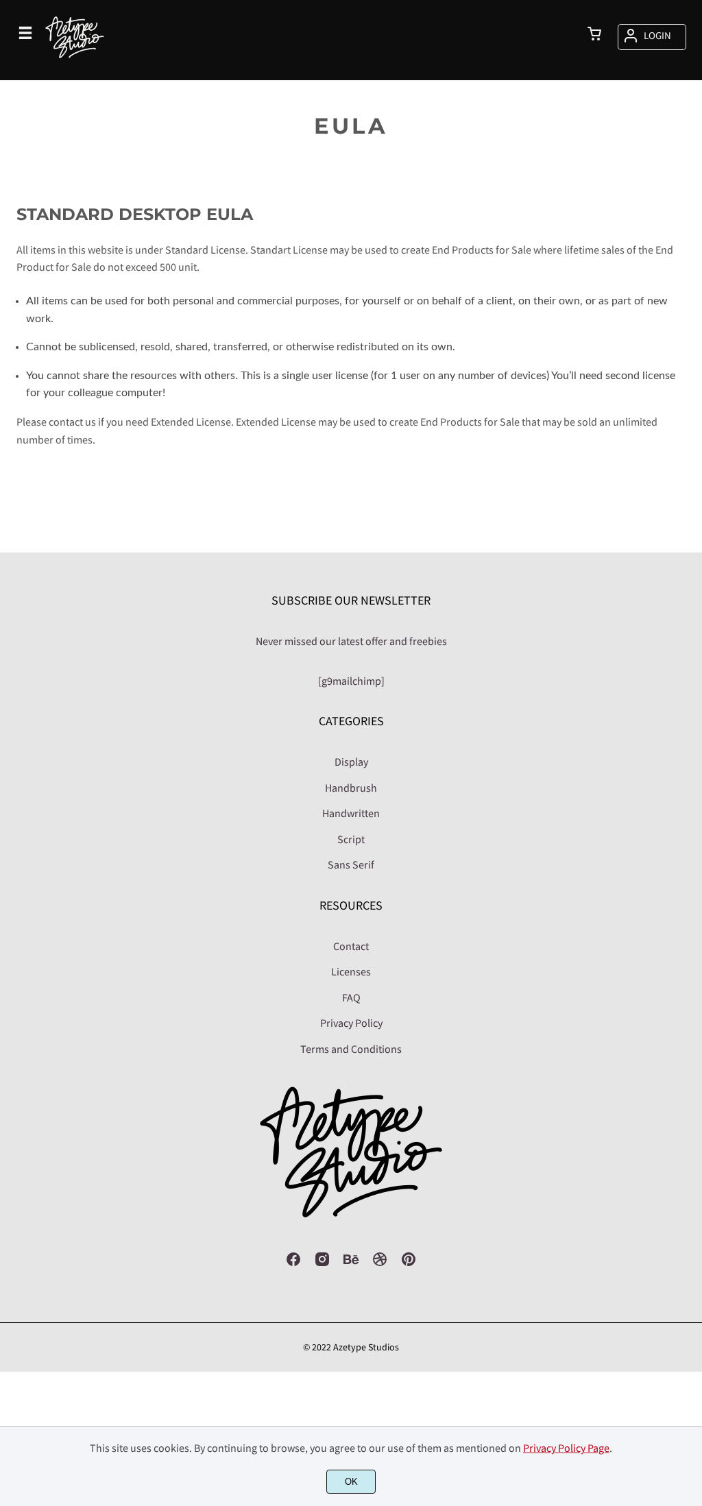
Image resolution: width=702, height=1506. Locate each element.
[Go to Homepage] (75, 71)
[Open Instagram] (322, 1263)
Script (351, 839)
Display (351, 761)
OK (351, 1482)
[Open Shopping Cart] (594, 35)
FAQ (351, 997)
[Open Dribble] (380, 1263)
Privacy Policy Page (566, 1448)
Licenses (351, 971)
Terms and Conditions (351, 1049)
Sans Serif (351, 864)
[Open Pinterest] (408, 1263)
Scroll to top (689, 666)
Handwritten (351, 813)
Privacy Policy (351, 1023)
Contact (351, 946)
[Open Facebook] (293, 1263)
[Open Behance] (351, 1263)
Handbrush (351, 787)
